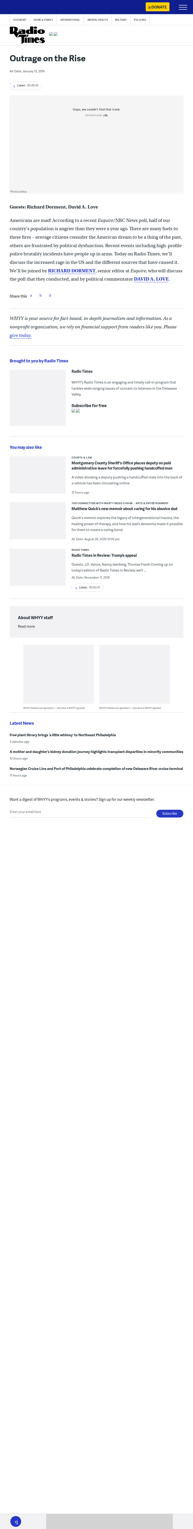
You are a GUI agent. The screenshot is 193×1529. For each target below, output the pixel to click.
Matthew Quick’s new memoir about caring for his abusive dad (124, 508)
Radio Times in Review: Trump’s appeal (104, 555)
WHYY (17, 7)
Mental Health (98, 19)
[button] (15, 1521)
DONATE (159, 7)
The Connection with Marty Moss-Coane (102, 503)
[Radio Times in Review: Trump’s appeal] (38, 577)
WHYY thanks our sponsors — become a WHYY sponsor (54, 708)
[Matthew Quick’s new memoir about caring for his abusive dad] (38, 524)
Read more (26, 626)
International (70, 19)
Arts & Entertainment (152, 503)
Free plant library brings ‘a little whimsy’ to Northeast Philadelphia (63, 734)
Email (50, 295)
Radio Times (82, 371)
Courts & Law (82, 457)
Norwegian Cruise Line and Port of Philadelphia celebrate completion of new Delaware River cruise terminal (96, 768)
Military (121, 19)
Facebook (31, 295)
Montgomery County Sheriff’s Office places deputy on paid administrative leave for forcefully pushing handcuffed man (122, 465)
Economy (19, 19)
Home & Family (43, 19)
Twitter (40, 295)
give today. (21, 335)
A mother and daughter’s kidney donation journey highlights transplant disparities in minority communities (96, 751)
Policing (140, 19)
